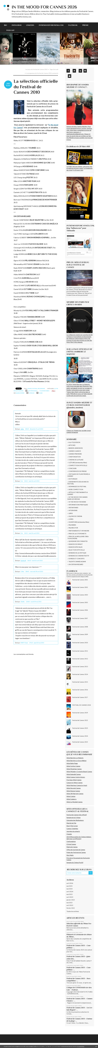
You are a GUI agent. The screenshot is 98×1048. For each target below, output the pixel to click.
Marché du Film (71, 823)
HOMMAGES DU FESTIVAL (77, 486)
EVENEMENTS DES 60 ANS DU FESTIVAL (78, 483)
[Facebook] (68, 70)
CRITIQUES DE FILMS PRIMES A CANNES (78, 475)
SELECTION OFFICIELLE (77, 550)
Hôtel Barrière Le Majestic (75, 758)
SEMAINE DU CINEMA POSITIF (79, 556)
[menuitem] (6, 25)
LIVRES (71, 519)
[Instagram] (85, 70)
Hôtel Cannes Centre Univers (76, 777)
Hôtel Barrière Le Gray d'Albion (76, 760)
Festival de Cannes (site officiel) (77, 815)
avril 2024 (70, 891)
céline (22, 429)
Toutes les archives (73, 911)
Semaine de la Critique (73, 817)
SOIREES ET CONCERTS (76, 558)
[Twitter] (74, 70)
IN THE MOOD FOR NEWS (77, 502)
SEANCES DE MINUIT (76, 544)
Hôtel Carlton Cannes (73, 766)
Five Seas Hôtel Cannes (74, 780)
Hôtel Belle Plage (72, 763)
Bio (5, 25)
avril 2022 (70, 905)
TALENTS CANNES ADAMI (77, 561)
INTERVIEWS (73, 510)
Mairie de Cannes (72, 847)
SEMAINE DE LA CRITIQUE (77, 553)
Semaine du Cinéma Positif (75, 862)
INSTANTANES (73, 507)
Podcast (10, 30)
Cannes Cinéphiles (72, 828)
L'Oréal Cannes (71, 844)
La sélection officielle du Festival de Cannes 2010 (36, 87)
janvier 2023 (71, 900)
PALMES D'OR (73, 528)
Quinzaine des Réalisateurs (75, 820)
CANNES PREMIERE (75, 454)
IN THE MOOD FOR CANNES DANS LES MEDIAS (77, 498)
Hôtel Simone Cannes (73, 791)
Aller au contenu (6, 2)
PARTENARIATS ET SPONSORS (79, 531)
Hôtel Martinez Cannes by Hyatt (77, 785)
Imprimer (31, 393)
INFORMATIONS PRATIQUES (78, 505)
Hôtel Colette (71, 796)
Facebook (73, 25)
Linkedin (30, 25)
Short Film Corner (72, 826)
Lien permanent (32, 391)
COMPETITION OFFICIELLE (78, 465)
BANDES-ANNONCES (76, 448)
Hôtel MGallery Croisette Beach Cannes (79, 771)
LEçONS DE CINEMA (75, 516)
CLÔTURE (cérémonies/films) (78, 462)
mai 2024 (69, 889)
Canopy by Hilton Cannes (74, 782)
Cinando (69, 834)
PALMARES (72, 525)
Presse (85, 25)
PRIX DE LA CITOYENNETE (77, 533)
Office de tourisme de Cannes (76, 850)
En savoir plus (80, 1046)
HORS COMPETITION (76, 489)
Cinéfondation (71, 841)
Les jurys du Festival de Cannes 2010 (36, 69)
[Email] (69, 76)
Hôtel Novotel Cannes (74, 788)
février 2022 (71, 908)
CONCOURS (72, 468)
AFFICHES (72, 445)
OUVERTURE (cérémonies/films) (79, 522)
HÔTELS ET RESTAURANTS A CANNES (77, 493)
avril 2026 (70, 883)
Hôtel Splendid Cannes (74, 774)
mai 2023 (69, 894)
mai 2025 (69, 886)
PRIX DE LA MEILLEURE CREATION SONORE (78, 537)
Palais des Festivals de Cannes (76, 852)
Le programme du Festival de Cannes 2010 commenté (42, 73)
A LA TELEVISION (74, 442)
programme (41, 388)
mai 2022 (69, 902)
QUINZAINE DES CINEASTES (78, 541)
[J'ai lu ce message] (96, 1046)
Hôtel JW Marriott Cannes (75, 793)
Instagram (16, 25)
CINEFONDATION (75, 457)
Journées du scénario (73, 831)
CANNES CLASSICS (75, 451)
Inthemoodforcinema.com (51, 25)
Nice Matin (70, 855)
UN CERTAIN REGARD (76, 564)
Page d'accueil (54, 69)
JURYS (71, 513)
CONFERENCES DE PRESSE (78, 471)
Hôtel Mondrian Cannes (74, 769)
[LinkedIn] (80, 70)
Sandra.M (23, 560)
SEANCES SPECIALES (75, 547)
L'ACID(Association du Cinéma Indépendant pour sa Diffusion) (79, 838)
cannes (29, 388)
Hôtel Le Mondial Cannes (74, 802)
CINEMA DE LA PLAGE (76, 460)
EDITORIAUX (73, 479)
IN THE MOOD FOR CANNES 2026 (44, 7)
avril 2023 (70, 897)
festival (34, 388)
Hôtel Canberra (71, 799)
